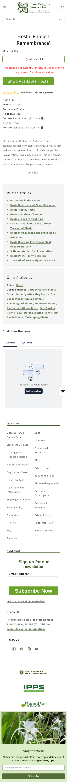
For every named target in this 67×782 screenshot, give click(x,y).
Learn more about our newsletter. (26, 601)
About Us (12, 538)
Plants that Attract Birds (22, 308)
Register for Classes (18, 472)
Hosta (19, 285)
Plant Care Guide (16, 479)
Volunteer (40, 440)
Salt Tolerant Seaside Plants (34, 312)
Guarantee (13, 515)
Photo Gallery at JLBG (47, 483)
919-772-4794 (15, 624)
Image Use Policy (44, 522)
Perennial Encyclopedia (42, 493)
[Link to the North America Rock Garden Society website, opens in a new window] (34, 674)
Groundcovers (34, 298)
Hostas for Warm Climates (26, 214)
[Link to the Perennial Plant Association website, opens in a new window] (33, 706)
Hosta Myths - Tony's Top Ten (28, 255)
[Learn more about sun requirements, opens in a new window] (42, 118)
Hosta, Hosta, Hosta (22, 209)
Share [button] (35, 172)
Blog (37, 460)
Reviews (11, 522)
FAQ (9, 530)
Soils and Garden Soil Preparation (31, 251)
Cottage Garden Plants (42, 289)
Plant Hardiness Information (16, 489)
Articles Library (43, 467)
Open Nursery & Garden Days (15, 435)
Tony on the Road (44, 475)
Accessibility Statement (41, 505)
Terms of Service (44, 530)
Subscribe (33, 776)
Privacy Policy (42, 515)
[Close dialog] (64, 713)
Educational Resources (41, 450)
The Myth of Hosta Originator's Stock (33, 260)
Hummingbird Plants (20, 303)
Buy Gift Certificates (18, 464)
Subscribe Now (33, 591)
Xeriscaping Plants (36, 317)
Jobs (37, 432)
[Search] (60, 19)
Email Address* (19, 573)
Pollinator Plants (45, 303)
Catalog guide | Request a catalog (17, 454)
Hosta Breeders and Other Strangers (32, 205)
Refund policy (14, 507)
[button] (4, 7)
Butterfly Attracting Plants (32, 294)
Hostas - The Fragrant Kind (27, 218)
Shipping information (19, 499)
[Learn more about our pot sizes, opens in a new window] (42, 128)
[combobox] (33, 19)
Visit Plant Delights (17, 444)
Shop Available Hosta (28, 81)
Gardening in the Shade (25, 200)
